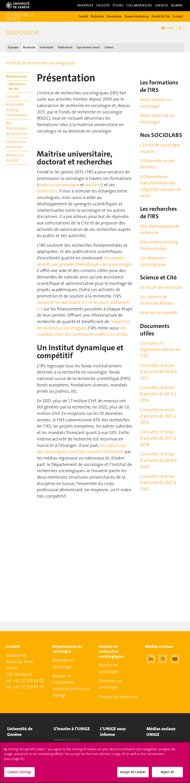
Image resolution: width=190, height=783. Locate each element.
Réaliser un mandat (15, 158)
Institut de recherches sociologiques (40, 63)
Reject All (167, 772)
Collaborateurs (139, 5)
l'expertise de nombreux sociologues (83, 325)
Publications (65, 47)
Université (85, 5)
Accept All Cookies (133, 772)
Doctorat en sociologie (110, 684)
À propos (13, 47)
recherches (47, 191)
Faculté (83, 16)
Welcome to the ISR (16, 86)
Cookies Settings (19, 772)
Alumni (177, 5)
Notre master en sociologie (155, 103)
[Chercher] (180, 28)
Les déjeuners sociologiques (153, 261)
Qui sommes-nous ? (88, 47)
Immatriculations (67, 739)
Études (118, 5)
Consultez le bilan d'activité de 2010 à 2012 (158, 371)
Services (161, 5)
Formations (114, 16)
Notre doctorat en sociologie (157, 118)
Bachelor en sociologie (63, 663)
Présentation (16, 76)
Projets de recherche (118, 697)
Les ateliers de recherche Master (156, 300)
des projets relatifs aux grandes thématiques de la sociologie (84, 261)
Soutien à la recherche (15, 144)
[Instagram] (162, 658)
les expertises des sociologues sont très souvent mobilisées (81, 448)
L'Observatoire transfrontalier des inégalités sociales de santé (160, 186)
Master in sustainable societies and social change (71, 685)
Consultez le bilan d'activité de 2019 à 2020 (158, 460)
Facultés (103, 5)
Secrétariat (16, 655)
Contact (178, 16)
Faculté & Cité (161, 16)
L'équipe (12, 96)
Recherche (97, 16)
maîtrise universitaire (58, 185)
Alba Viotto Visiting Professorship (16, 110)
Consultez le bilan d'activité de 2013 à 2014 (158, 393)
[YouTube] (175, 658)
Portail (169, 28)
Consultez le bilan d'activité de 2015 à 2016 (158, 416)
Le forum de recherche (161, 287)
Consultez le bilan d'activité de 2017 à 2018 (158, 438)
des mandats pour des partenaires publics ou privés (82, 331)
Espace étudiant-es (137, 16)
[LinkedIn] (150, 658)
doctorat (93, 185)
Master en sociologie (109, 668)
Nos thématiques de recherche (16, 128)
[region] (95, 762)
